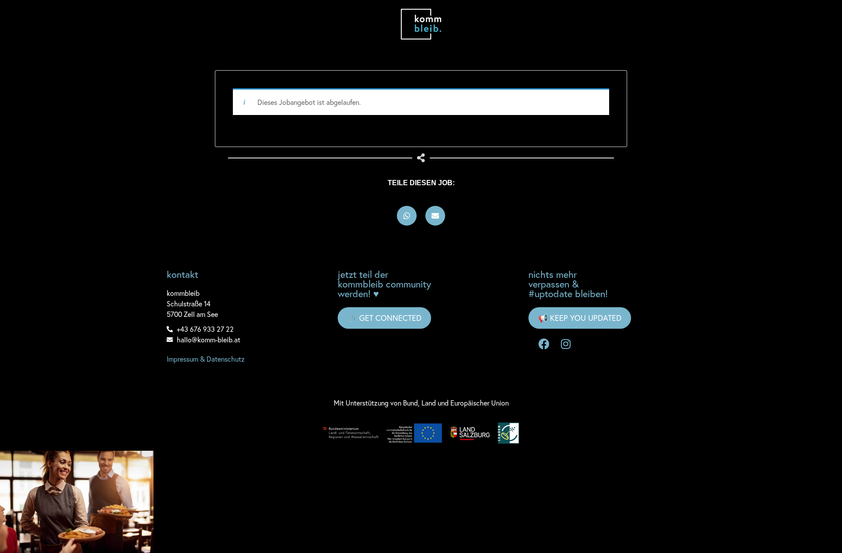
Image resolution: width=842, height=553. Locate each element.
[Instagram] (566, 344)
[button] (407, 216)
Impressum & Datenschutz (206, 358)
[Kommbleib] (421, 24)
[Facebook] (544, 344)
